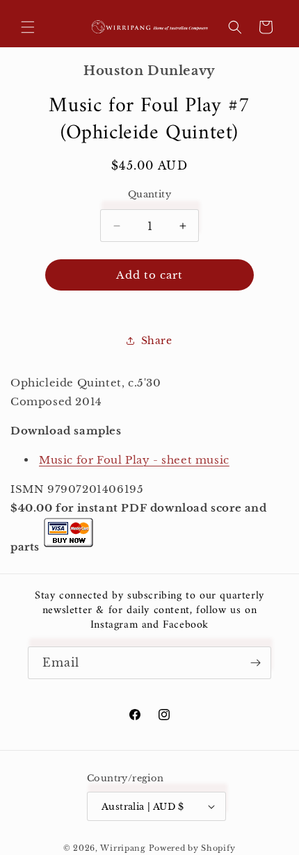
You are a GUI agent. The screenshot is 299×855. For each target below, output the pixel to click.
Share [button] (156, 340)
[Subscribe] (255, 662)
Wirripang (122, 848)
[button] (28, 27)
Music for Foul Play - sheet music (134, 459)
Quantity (149, 194)
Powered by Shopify (192, 848)
